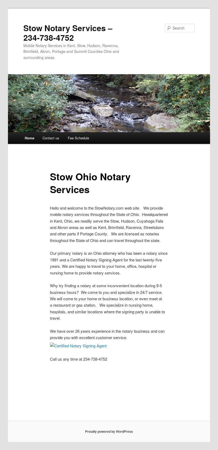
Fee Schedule (78, 137)
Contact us (51, 137)
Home (29, 137)
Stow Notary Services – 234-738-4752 (67, 32)
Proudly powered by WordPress (109, 431)
